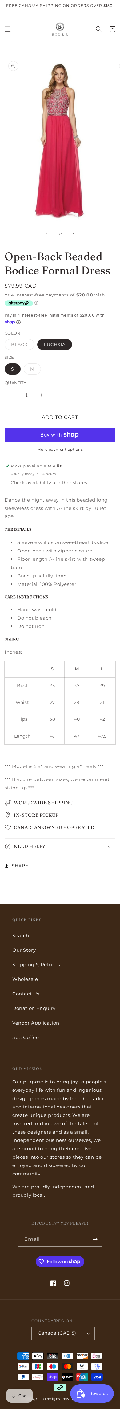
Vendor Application (35, 1023)
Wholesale (25, 979)
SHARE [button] (20, 865)
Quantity (15, 382)
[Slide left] (46, 234)
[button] (7, 29)
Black (22, 345)
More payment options (60, 449)
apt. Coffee (25, 1037)
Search (20, 935)
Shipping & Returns (36, 965)
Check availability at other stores (49, 482)
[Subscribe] (95, 1239)
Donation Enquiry (34, 1008)
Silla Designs (48, 1399)
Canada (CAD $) (57, 1333)
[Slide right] (73, 234)
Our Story (24, 950)
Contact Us (25, 994)
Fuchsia (55, 344)
